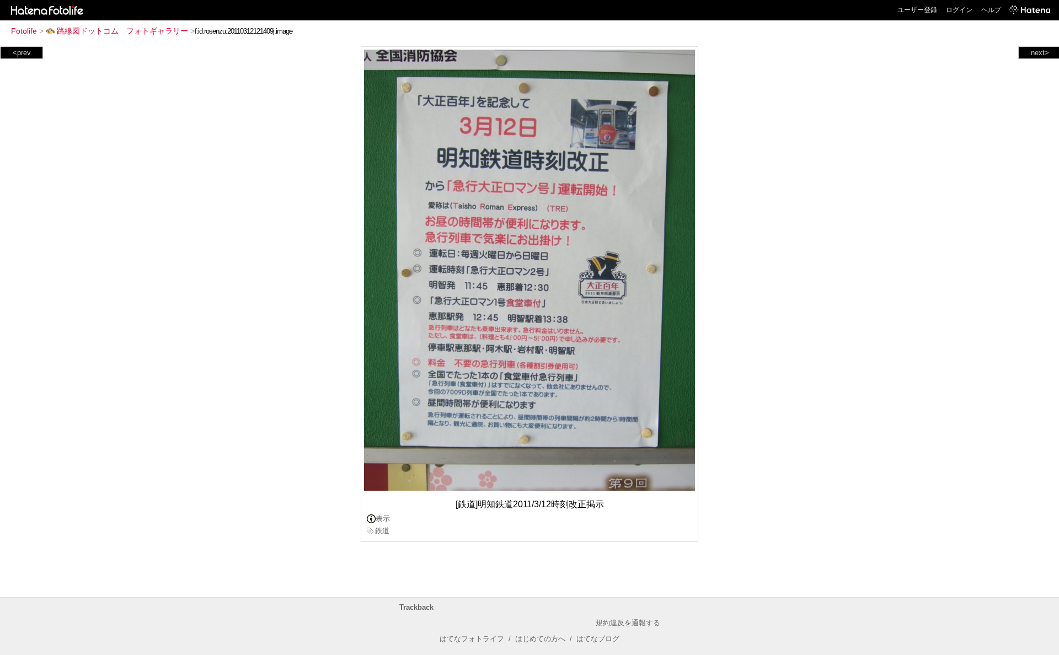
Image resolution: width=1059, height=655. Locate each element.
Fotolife (24, 30)
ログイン (959, 10)
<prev (22, 53)
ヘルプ (991, 10)
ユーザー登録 (917, 10)
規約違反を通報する (628, 623)
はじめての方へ (540, 639)
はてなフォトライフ (472, 639)
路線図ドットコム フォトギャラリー (122, 30)
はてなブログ (597, 639)
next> (1040, 53)
